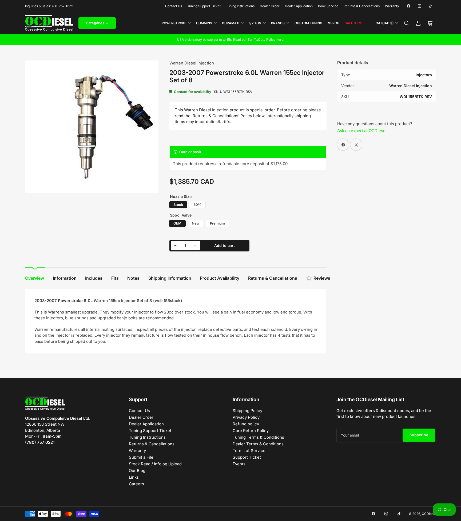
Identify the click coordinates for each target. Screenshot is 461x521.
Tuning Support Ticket (204, 6)
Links (134, 477)
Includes (93, 278)
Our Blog (137, 470)
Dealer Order (270, 6)
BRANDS (278, 23)
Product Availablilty (219, 278)
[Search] (406, 23)
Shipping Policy (247, 410)
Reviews (321, 278)
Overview (34, 278)
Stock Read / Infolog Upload (155, 463)
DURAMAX (230, 23)
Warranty (392, 6)
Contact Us (173, 6)
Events (239, 463)
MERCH (333, 23)
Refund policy (246, 423)
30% (197, 204)
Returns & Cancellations (362, 6)
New (196, 223)
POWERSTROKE (174, 23)
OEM (177, 223)
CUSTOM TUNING (308, 23)
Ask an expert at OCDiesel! (362, 130)
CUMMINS (204, 23)
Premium (217, 223)
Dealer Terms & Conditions (258, 443)
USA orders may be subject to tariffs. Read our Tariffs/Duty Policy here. (230, 40)
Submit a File (141, 457)
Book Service (328, 6)
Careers (136, 483)
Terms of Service (249, 450)
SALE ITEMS (354, 23)
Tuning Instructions (240, 6)
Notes (133, 278)
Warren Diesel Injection (191, 63)
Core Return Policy (251, 430)
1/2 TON (255, 23)
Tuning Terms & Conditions (258, 437)
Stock (178, 204)
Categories (95, 23)
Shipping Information (169, 278)
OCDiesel (429, 514)
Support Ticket (247, 457)
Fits (115, 278)
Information (65, 278)
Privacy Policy (246, 417)
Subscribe (419, 435)
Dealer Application (299, 6)
